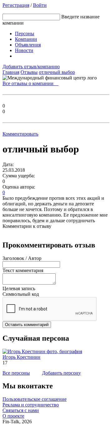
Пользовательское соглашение (34, 399)
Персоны (24, 33)
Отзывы (29, 72)
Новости (24, 50)
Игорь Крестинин (21, 357)
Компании (26, 39)
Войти (40, 5)
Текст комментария (22, 270)
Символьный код (20, 294)
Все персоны (16, 373)
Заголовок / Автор (21, 258)
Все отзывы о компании (30, 83)
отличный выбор (57, 72)
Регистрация (15, 5)
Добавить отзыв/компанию (31, 66)
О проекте (13, 416)
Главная (10, 72)
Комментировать (20, 134)
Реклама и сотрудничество (30, 404)
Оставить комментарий (27, 324)
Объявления (28, 44)
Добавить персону (61, 373)
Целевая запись (18, 288)
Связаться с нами (20, 410)
